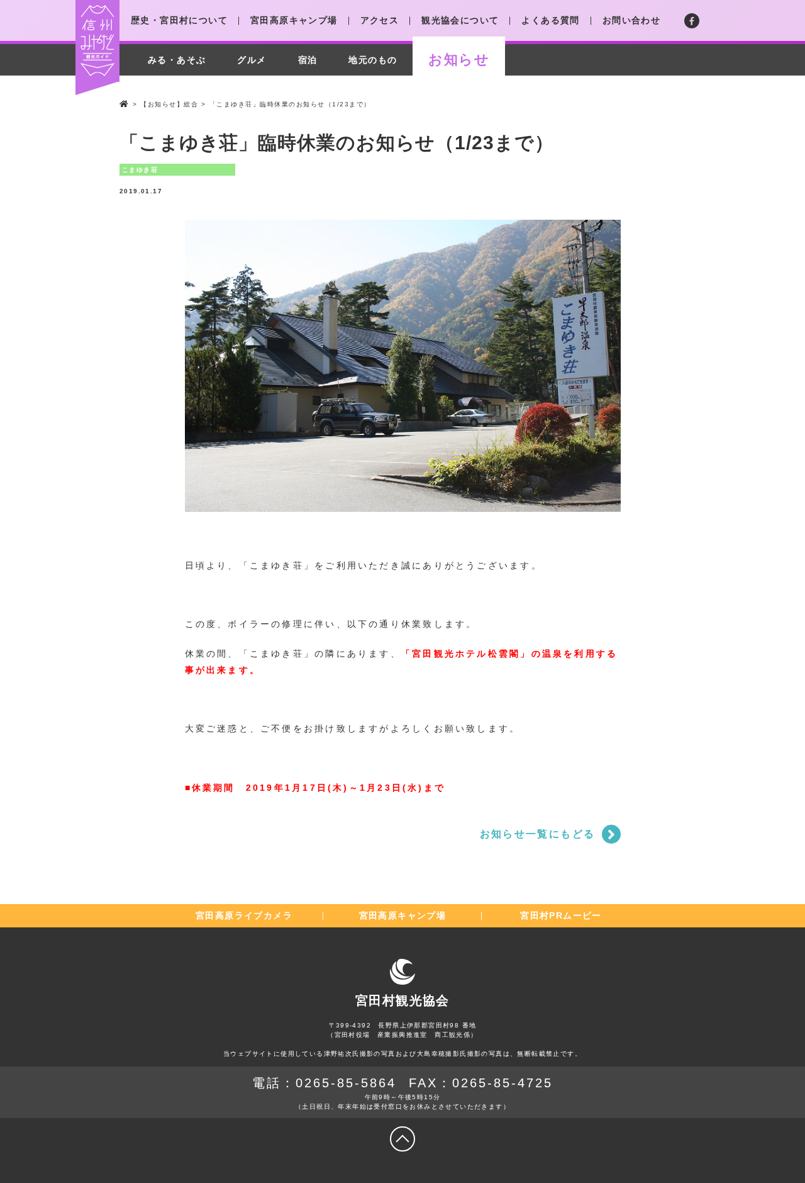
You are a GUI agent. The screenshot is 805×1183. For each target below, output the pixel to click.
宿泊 (308, 60)
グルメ (251, 60)
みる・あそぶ (177, 60)
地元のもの (372, 60)
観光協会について (460, 20)
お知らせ (458, 59)
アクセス (379, 20)
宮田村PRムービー (561, 915)
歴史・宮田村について (179, 20)
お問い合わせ (631, 20)
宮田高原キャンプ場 (294, 20)
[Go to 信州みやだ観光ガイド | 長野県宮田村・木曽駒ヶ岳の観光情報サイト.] (124, 104)
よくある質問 (550, 20)
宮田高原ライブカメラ (244, 915)
